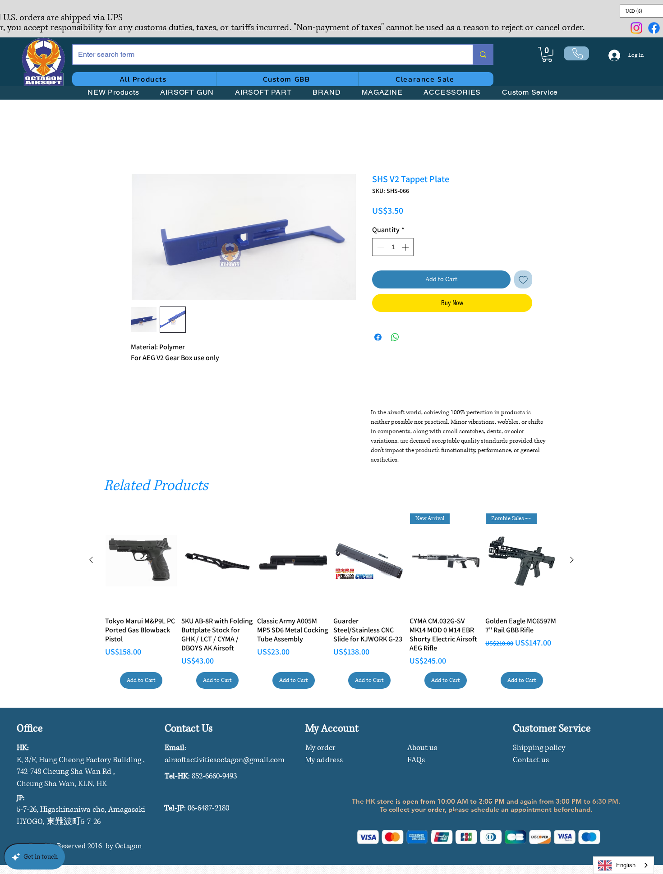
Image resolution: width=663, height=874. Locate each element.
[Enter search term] (483, 54)
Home (139, 142)
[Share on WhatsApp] (395, 338)
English (625, 865)
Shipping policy (539, 747)
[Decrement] (379, 248)
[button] (547, 54)
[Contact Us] (576, 53)
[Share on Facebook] (378, 338)
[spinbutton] (393, 248)
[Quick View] (141, 561)
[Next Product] (571, 559)
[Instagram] (636, 28)
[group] (331, 601)
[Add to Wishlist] (523, 281)
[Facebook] (654, 28)
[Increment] (406, 248)
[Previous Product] (91, 559)
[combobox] (623, 865)
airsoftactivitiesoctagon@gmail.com (225, 760)
